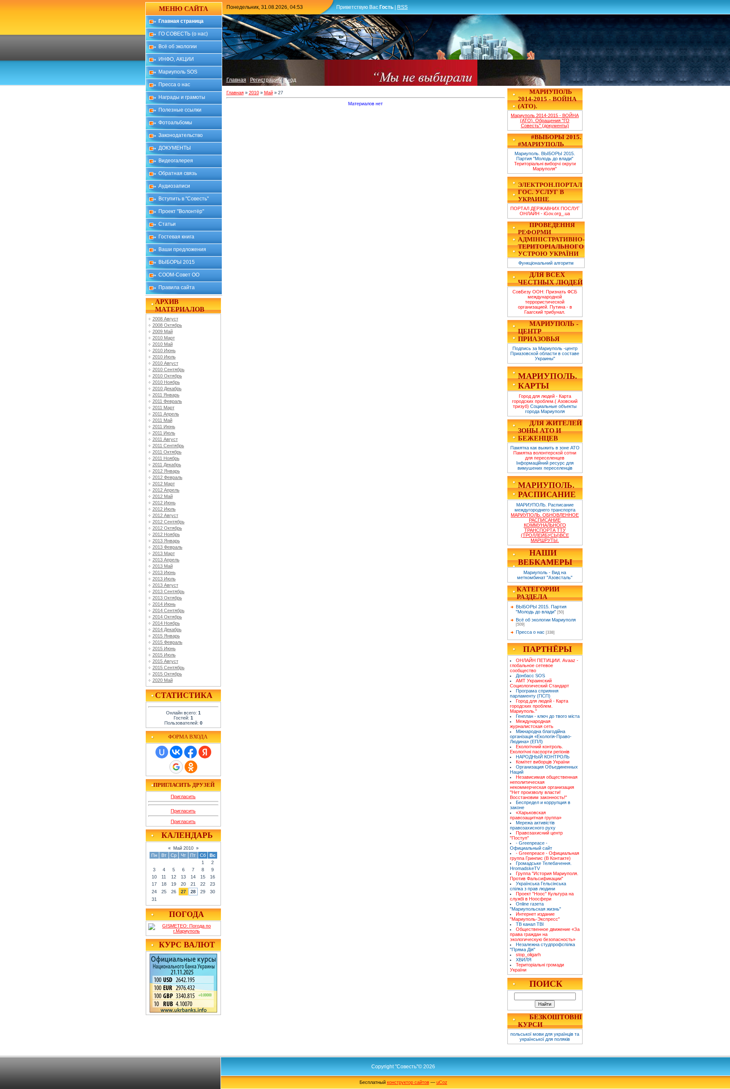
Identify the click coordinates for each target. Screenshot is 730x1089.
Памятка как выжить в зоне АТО (545, 447)
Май (268, 92)
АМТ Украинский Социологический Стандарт (539, 683)
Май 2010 (183, 848)
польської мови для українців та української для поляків (544, 1037)
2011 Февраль (167, 401)
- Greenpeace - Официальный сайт (531, 845)
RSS (402, 7)
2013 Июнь (164, 572)
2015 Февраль (167, 642)
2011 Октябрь (167, 451)
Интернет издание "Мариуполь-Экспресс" (535, 916)
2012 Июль (164, 509)
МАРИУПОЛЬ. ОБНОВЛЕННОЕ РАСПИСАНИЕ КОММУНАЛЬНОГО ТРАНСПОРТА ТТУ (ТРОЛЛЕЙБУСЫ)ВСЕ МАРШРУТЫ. (545, 527)
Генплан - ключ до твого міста (548, 716)
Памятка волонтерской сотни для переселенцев (544, 455)
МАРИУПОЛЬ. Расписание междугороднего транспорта (545, 507)
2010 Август (165, 363)
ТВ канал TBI (530, 924)
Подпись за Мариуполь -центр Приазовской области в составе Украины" (544, 353)
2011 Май (162, 420)
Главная (236, 80)
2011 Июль (164, 432)
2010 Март (164, 337)
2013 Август (165, 585)
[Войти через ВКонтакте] (176, 752)
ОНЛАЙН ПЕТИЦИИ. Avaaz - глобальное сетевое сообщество (544, 665)
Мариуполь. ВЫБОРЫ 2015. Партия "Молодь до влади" (545, 156)
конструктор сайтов (408, 1082)
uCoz (441, 1082)
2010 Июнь (164, 350)
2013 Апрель (166, 559)
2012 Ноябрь (166, 534)
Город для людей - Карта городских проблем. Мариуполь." (539, 706)
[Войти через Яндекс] (205, 752)
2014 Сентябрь (169, 610)
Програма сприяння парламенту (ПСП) (534, 693)
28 (193, 891)
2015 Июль (164, 654)
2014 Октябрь (167, 616)
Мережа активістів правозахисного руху (533, 825)
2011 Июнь (164, 426)
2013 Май (163, 566)
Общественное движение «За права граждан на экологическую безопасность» (545, 934)
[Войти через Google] (176, 767)
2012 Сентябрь (169, 521)
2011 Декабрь (167, 464)
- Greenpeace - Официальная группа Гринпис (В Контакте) (545, 856)
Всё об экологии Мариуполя (546, 619)
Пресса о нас (530, 632)
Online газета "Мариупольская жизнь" (535, 906)
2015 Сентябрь (169, 667)
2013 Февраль (167, 547)
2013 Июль (164, 578)
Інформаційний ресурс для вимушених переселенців (545, 465)
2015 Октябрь (167, 673)
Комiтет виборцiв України (542, 761)
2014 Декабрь (167, 629)
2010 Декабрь (167, 388)
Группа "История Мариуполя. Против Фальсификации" (544, 876)
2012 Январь (166, 470)
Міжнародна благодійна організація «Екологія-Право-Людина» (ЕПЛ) (541, 736)
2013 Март (164, 553)
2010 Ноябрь (166, 382)
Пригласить (183, 796)
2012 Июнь (164, 502)
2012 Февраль (167, 477)
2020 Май (163, 680)
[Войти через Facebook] (190, 752)
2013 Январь (166, 540)
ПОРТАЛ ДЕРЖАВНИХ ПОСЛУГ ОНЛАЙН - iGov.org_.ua (545, 211)
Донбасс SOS (530, 675)
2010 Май (163, 344)
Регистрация (265, 80)
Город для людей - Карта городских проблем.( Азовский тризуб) (544, 401)
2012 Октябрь (167, 528)
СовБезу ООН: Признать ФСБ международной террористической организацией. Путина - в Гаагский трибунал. (544, 302)
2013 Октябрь (167, 597)
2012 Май (163, 496)
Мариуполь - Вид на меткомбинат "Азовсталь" (544, 575)
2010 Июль (164, 356)
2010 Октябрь (167, 375)
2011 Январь (166, 394)
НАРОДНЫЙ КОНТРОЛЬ (542, 756)
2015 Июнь (164, 648)
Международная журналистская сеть (531, 724)
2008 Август (165, 318)
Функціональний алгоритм (546, 262)
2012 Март (164, 483)
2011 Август (165, 439)
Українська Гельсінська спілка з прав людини (538, 886)
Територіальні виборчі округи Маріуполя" (545, 166)
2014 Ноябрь (166, 623)
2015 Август (165, 661)
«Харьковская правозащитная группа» (535, 815)
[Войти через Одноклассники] (191, 767)
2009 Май (163, 331)
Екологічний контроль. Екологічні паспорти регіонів (539, 749)
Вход (290, 80)
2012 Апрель (166, 490)
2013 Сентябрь (169, 591)
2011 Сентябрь (168, 445)
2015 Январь (166, 635)
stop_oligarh (528, 954)
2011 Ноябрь (166, 458)
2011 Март (163, 407)
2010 (254, 92)
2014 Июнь (164, 604)
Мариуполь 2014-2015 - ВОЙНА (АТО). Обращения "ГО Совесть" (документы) (545, 120)
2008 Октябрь (167, 325)
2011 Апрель (166, 413)
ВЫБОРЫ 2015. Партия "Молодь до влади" (541, 609)
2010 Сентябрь (169, 369)
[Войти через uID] (161, 752)
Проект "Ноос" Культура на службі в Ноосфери (542, 896)
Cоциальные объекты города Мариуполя (551, 409)
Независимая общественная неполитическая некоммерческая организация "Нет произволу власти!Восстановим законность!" (544, 787)
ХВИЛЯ (523, 959)
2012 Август (165, 515)
